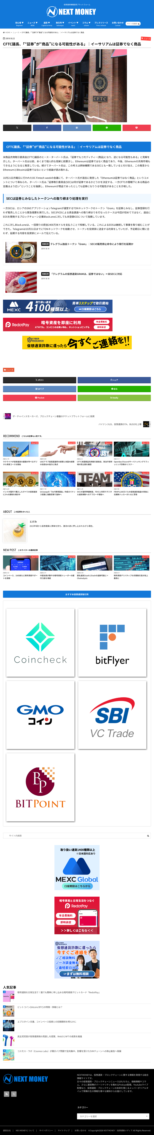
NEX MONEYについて (25, 1130)
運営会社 (7, 1130)
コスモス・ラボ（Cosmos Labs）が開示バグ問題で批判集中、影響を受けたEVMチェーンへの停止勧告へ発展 (69, 1051)
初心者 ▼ (19, 23)
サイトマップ (64, 1130)
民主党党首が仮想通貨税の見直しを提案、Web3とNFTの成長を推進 (49, 1036)
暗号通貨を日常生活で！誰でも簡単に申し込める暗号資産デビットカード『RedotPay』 (59, 992)
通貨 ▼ (47, 23)
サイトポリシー (46, 1130)
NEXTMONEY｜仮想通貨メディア (118, 1130)
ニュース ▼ (33, 23)
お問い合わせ (118, 23)
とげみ (33, 521)
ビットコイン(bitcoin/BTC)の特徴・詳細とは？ (40, 1007)
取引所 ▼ (60, 23)
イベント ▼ (73, 23)
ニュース (9, 369)
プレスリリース (101, 23)
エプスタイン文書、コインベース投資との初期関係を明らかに (46, 1021)
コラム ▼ (86, 23)
